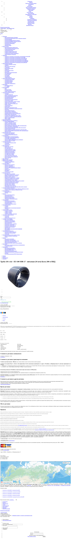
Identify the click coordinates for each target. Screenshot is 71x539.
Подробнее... (2, 357)
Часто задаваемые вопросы (31, 7)
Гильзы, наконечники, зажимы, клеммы (12, 101)
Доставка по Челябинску (32, 19)
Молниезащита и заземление (10, 111)
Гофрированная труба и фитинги (11, 134)
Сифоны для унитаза (9, 210)
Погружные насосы (8, 195)
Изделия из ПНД (6, 163)
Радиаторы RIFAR (8, 39)
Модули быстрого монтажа (10, 66)
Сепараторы (7, 67)
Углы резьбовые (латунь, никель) (11, 179)
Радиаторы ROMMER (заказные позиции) (13, 41)
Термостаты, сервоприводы (10, 83)
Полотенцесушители (7, 204)
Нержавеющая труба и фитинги (9, 132)
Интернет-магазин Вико (5, 27)
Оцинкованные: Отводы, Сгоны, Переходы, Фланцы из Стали (17, 188)
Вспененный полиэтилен (9, 200)
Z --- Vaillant (7, 86)
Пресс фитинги (8, 147)
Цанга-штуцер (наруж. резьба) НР (11, 156)
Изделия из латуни (6, 172)
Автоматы (7, 93)
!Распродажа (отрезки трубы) (10, 142)
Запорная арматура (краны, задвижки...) (10, 120)
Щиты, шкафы (7, 118)
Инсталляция (7, 227)
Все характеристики (4, 302)
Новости (31, 2)
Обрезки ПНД (7, 169)
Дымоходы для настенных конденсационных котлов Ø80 (16, 59)
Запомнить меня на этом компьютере (36, 535)
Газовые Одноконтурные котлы (11, 51)
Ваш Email (5, 525)
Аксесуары (7, 216)
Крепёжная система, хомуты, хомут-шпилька (13, 242)
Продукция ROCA (8, 222)
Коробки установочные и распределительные (13, 108)
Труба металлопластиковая (10, 152)
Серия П (6, 205)
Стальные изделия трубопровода (9, 187)
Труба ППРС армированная (10, 138)
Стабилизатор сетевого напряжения (11, 53)
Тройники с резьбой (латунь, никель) (12, 178)
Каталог (29, 5)
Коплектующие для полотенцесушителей (13, 207)
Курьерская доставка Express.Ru (49, 429)
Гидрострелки (7, 74)
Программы (31, 10)
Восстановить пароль (32, 536)
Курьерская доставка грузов (39, 429)
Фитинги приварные (9, 165)
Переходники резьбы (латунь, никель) (12, 177)
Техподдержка (30, 6)
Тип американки (8, 73)
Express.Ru (44, 428)
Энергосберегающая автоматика (9, 78)
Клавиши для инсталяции (10, 226)
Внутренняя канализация (9, 247)
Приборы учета (8, 162)
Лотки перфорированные (9, 110)
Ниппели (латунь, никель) (10, 176)
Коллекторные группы (9, 70)
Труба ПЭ (7, 168)
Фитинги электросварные (10, 166)
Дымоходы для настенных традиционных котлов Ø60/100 (16, 58)
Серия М (6, 206)
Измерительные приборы (7, 160)
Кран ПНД (7, 170)
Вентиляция (5, 84)
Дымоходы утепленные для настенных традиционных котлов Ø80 (17, 56)
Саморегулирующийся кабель (10, 203)
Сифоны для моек (8, 211)
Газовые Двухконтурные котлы (11, 52)
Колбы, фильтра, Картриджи (10, 91)
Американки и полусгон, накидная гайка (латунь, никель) (16, 186)
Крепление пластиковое (9, 238)
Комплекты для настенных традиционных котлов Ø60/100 (16, 62)
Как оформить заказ (10, 28)
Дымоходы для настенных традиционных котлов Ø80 (15, 57)
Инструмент (5, 243)
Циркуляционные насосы (10, 194)
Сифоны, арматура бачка (7, 209)
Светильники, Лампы (9, 100)
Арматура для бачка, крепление (11, 213)
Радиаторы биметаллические (10, 42)
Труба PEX (7, 143)
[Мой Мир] (3, 312)
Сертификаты (31, 4)
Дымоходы (5, 55)
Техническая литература (31, 8)
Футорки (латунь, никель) (10, 183)
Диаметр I (7, 65)
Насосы (4, 193)
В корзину (9, 520)
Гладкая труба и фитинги (9, 133)
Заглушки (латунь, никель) (10, 173)
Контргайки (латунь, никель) (10, 185)
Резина (6, 236)
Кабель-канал (7, 106)
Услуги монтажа (30, 12)
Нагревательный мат (9, 98)
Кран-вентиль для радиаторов (10, 124)
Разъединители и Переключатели (11, 99)
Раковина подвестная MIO (10, 220)
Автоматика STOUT (9, 80)
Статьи (30, 11)
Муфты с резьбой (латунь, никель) (11, 175)
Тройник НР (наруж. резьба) (10, 150)
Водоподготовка (8, 89)
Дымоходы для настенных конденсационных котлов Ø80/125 (16, 60)
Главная (4, 255)
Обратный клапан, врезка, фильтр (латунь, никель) (14, 180)
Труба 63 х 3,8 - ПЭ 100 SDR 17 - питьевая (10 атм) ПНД (58, 485)
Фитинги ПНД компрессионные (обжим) (13, 167)
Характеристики (5, 317)
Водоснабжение (6, 87)
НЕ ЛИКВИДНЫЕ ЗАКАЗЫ (22, 425)
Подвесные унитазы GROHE (10, 225)
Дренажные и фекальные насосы (11, 198)
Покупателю (29, 15)
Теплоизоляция (5, 199)
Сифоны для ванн (8, 212)
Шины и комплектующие (10, 117)
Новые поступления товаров (31, 3)
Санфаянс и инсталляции (7, 218)
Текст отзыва (5, 527)
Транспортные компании (32, 20)
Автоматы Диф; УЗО (9, 94)
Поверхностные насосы (9, 196)
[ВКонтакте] (1, 312)
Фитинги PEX (7, 144)
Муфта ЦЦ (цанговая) (9, 146)
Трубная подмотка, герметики (10, 231)
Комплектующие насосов (9, 197)
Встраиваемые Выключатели (10, 96)
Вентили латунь (8, 131)
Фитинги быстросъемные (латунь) (11, 182)
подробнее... (11, 499)
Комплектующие (8, 45)
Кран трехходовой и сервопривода (11, 126)
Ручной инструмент (8, 245)
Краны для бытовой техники (10, 123)
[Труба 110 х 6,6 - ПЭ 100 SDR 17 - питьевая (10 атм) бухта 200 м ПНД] (10, 277)
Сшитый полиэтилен (7, 141)
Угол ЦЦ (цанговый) (9, 148)
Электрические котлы (9, 50)
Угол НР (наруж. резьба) (9, 154)
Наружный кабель (8, 202)
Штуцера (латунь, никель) (10, 184)
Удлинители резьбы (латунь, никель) (12, 181)
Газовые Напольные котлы (10, 49)
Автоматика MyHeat (9, 81)
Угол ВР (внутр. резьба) (9, 153)
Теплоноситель (8, 44)
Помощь (31, 16)
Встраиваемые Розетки (9, 97)
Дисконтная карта (31, 22)
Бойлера (6, 192)
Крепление (7, 109)
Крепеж (4, 237)
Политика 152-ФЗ (31, 23)
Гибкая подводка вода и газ (10, 217)
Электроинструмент (9, 105)
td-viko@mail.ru (12, 440)
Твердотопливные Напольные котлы (12, 48)
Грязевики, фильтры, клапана (10, 64)
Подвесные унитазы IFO (9, 224)
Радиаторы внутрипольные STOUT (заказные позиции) (15, 38)
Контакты (30, 24)
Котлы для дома (6, 46)
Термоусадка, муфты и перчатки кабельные (13, 116)
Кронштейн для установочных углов (12, 240)
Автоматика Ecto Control (9, 79)
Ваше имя (7, 524)
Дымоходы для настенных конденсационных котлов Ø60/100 (16, 61)
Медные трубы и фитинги (8, 159)
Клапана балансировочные (10, 128)
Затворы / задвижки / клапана (10, 122)
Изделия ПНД (5, 257)
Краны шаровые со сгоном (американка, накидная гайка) (16, 129)
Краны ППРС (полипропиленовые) (11, 136)
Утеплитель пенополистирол (10, 201)
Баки (6, 88)
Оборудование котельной (7, 63)
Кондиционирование (7, 119)
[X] (5, 312)
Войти (27, 25)
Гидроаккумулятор (8, 90)
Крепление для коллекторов (10, 239)
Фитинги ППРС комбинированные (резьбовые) (14, 139)
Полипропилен (5, 135)
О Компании (29, 1)
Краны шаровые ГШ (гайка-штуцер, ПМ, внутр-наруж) (15, 127)
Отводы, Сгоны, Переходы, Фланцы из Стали (13, 189)
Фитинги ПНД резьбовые (10, 164)
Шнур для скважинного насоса (11, 241)
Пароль (31, 534)
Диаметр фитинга (8, 77)
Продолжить (5, 520)
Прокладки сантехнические (10, 232)
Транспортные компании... (5, 384)
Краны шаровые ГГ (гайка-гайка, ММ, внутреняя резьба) (15, 125)
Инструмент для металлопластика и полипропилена (15, 244)
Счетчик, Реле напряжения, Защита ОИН (13, 115)
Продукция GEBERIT (9, 219)
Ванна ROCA (7, 229)
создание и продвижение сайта (26, 515)
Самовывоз (32, 18)
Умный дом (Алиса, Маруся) (10, 102)
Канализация (5, 246)
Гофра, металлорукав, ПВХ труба (11, 103)
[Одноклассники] (2, 312)
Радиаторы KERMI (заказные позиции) (12, 40)
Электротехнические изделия (8, 92)
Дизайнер (7, 208)
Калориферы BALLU (9, 85)
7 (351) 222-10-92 (3, 512)
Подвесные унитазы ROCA (10, 221)
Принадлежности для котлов (10, 54)
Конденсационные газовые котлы (11, 47)
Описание (4, 315)
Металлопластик (6, 145)
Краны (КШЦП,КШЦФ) (9, 121)
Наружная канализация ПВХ (10, 248)
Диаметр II (7, 69)
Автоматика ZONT (8, 82)
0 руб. (1, 33)
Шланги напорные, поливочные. (11, 235)
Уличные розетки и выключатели (11, 112)
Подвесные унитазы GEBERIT (11, 223)
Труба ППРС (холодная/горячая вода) (12, 137)
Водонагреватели (6, 190)
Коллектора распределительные (11, 72)
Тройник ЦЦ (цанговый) (9, 151)
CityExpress (40, 428)
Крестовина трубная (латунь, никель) (12, 174)
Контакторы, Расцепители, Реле (11, 107)
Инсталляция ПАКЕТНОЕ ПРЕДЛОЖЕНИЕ (13, 228)
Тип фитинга (7, 76)
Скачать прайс (3, 28)
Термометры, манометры (9, 161)
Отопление (5, 36)
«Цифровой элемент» (16, 515)
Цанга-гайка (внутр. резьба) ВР (11, 155)
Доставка (31, 17)
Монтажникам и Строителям (30, 14)
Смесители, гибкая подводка (8, 214)
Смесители (7, 215)
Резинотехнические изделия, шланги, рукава (11, 234)
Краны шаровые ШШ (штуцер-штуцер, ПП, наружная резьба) (16, 130)
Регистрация (31, 25)
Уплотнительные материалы (8, 230)
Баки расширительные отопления (11, 37)
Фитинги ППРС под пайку (10, 140)
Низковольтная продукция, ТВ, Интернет (13, 113)
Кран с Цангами (8, 157)
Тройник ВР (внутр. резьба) (10, 149)
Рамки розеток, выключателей (10, 114)
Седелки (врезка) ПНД (9, 171)
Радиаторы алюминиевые (10, 43)
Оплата (4, 320)
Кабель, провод (8, 104)
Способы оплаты (31, 21)
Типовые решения (31, 9)
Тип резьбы (7, 71)
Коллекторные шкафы (9, 68)
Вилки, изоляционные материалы (11, 95)
